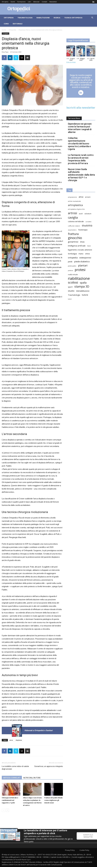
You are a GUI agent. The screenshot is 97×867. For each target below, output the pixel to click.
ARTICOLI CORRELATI (11, 778)
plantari (82, 265)
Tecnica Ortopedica (73, 17)
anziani (87, 197)
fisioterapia (82, 230)
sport (70, 287)
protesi (80, 269)
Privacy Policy (70, 850)
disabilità (87, 225)
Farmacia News (74, 118)
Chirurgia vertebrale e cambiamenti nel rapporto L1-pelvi (10, 800)
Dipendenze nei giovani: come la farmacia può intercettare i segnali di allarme (80, 127)
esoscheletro (72, 230)
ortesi (87, 253)
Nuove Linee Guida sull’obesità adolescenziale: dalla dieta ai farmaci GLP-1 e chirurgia (81, 175)
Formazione (21, 2)
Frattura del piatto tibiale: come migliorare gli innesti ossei (53, 800)
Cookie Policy (84, 850)
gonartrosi (73, 241)
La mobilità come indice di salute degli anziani (15, 767)
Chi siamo (5, 2)
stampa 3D (81, 286)
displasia (19, 740)
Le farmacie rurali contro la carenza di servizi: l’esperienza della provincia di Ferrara (81, 159)
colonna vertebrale (76, 221)
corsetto (88, 222)
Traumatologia (25, 17)
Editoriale (17, 24)
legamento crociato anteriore (80, 250)
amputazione (72, 197)
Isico (89, 246)
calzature (87, 214)
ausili (81, 214)
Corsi (6, 24)
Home (4, 30)
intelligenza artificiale (77, 245)
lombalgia (72, 253)
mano (81, 253)
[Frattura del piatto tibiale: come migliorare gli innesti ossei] (53, 789)
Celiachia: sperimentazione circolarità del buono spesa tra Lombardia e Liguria (79, 143)
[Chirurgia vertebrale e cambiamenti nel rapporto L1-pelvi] (11, 789)
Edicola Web (71, 62)
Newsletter (53, 2)
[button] (92, 17)
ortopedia (73, 257)
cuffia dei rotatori (74, 226)
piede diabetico (82, 261)
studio (71, 290)
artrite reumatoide (74, 201)
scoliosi (73, 282)
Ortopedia (9, 17)
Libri (29, 2)
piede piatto (72, 266)
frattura (73, 234)
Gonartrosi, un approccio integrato (48, 766)
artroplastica (75, 205)
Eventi (13, 2)
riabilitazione (79, 278)
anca (11, 740)
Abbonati (36, 2)
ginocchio (75, 237)
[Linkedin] (93, 2)
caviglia (73, 217)
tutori (70, 299)
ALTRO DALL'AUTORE (32, 778)
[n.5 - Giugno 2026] (17, 730)
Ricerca (57, 17)
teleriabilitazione (82, 291)
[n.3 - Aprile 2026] (91, 52)
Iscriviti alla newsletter (80, 107)
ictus (82, 242)
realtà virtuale (73, 274)
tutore (85, 294)
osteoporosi (85, 257)
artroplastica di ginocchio (76, 209)
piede (70, 261)
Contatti (44, 2)
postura (70, 270)
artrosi (72, 213)
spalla (83, 282)
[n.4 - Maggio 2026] (80, 52)
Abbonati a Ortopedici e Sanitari (39, 730)
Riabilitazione (43, 17)
